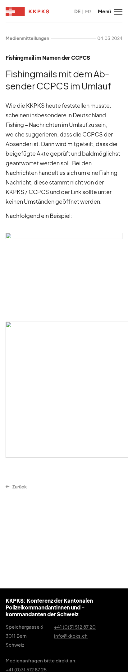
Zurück (19, 486)
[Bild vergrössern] (64, 273)
